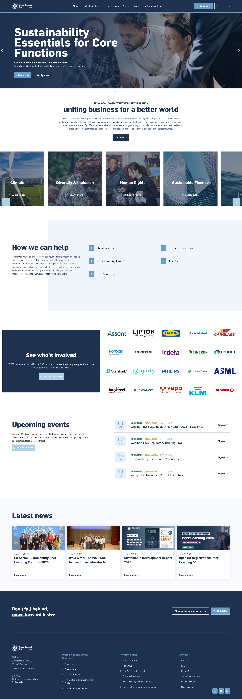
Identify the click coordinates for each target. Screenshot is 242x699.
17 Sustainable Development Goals (119, 118)
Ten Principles (84, 118)
